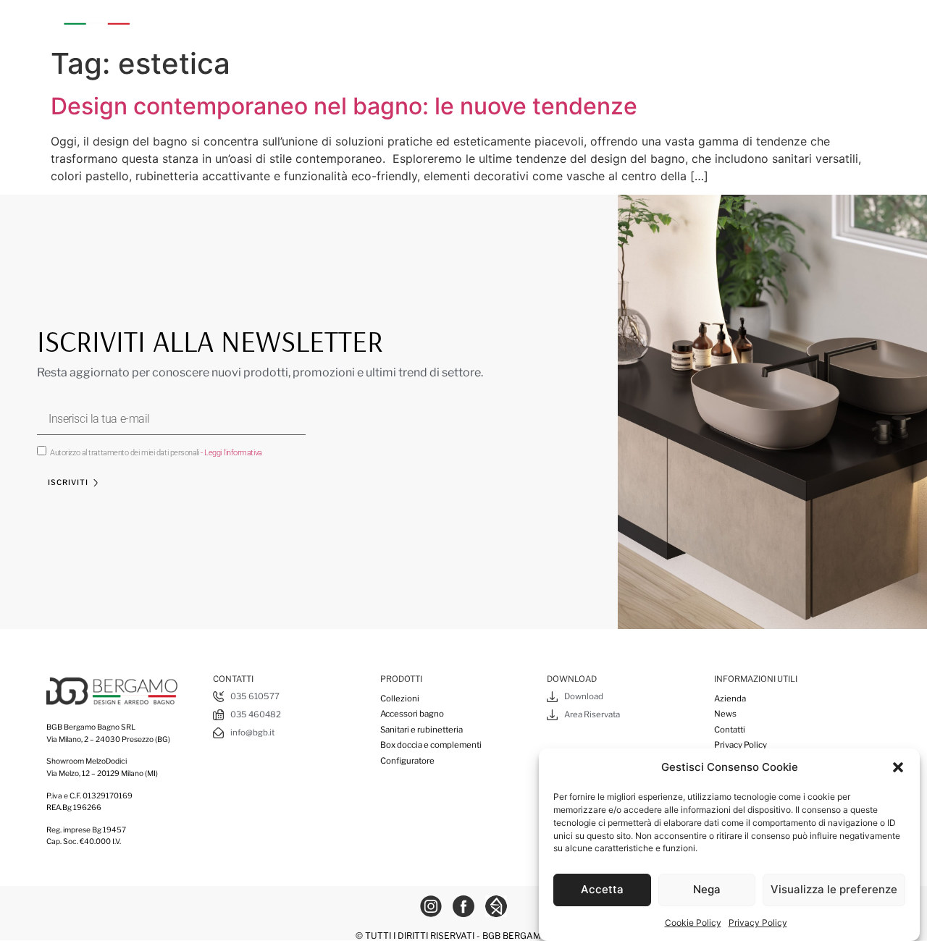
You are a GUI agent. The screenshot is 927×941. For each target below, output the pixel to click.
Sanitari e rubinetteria (501, 20)
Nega (707, 889)
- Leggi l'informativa (231, 452)
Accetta (602, 889)
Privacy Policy (758, 922)
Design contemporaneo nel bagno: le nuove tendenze (344, 106)
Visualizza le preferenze (834, 889)
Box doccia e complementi (646, 20)
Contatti (729, 730)
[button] (898, 767)
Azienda (220, 20)
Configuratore (768, 20)
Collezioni (287, 20)
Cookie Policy (693, 922)
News (725, 714)
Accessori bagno (378, 20)
